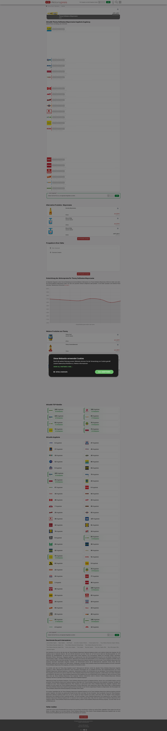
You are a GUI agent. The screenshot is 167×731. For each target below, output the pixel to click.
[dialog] (83, 365)
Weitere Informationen (81, 363)
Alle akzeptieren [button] (104, 372)
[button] (83, 366)
